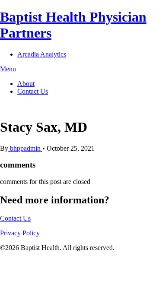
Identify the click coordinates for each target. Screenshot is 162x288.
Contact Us (32, 91)
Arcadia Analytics (41, 54)
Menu (8, 69)
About (26, 83)
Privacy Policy (20, 233)
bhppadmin (25, 148)
